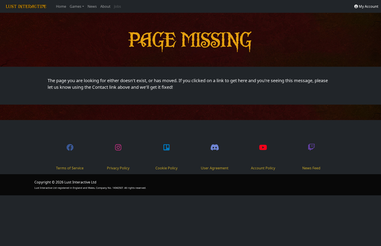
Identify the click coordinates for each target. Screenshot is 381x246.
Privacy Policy (118, 168)
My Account (368, 6)
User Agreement (214, 168)
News (92, 6)
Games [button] (75, 6)
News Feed (311, 168)
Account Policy (263, 168)
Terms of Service (70, 168)
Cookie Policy (166, 168)
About (105, 6)
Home (61, 6)
